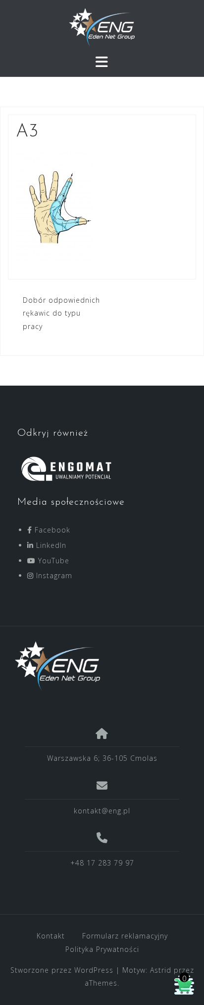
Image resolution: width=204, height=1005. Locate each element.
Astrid (160, 970)
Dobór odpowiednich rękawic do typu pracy (61, 313)
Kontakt (51, 935)
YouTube (52, 560)
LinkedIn (50, 545)
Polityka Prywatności (102, 949)
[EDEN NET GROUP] (98, 666)
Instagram (53, 575)
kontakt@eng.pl (102, 810)
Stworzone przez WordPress (61, 970)
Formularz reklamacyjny (125, 935)
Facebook (51, 530)
